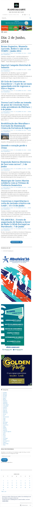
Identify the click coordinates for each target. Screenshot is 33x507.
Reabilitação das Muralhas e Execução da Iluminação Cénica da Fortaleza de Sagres (16, 125)
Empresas (5, 411)
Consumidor (5, 406)
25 (12, 487)
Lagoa (4, 418)
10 (7, 483)
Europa (4, 414)
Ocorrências (5, 424)
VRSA (4, 444)
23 (3, 487)
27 (20, 487)
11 (12, 483)
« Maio (2, 491)
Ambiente (5, 400)
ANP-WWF (5, 403)
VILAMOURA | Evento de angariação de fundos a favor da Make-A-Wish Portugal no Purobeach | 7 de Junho (15, 223)
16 (3, 485)
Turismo (5, 439)
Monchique (5, 422)
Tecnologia (5, 438)
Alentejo (5, 396)
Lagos (4, 419)
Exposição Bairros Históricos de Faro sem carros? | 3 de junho (16, 164)
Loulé (4, 420)
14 (25, 483)
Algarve (4, 398)
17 (7, 485)
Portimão (5, 428)
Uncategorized (6, 441)
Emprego (5, 410)
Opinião (4, 427)
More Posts (15, 242)
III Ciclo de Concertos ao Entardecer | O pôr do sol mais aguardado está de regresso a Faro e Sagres (16, 85)
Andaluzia (5, 402)
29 (29, 487)
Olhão (4, 426)
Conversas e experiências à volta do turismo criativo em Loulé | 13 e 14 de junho (15, 203)
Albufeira (5, 394)
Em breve (5, 408)
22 (29, 485)
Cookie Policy (5, 501)
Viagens (4, 442)
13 (20, 483)
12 (16, 483)
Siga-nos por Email (7, 449)
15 (29, 483)
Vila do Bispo (6, 443)
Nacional (5, 423)
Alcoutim (5, 395)
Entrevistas (5, 412)
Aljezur (4, 399)
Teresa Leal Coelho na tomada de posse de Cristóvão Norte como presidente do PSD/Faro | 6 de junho (16, 106)
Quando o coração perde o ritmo (14, 146)
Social (4, 435)
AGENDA (5, 392)
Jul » (5, 491)
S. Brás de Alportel (7, 431)
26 (16, 487)
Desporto (5, 407)
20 (20, 485)
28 (25, 487)
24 (7, 487)
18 (12, 485)
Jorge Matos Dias (8, 53)
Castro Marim (6, 404)
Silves (4, 434)
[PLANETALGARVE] (16, 25)
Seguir (4, 459)
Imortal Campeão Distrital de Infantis (16, 66)
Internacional (6, 416)
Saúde (4, 432)
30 (3, 489)
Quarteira (5, 430)
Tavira (4, 437)
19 (16, 485)
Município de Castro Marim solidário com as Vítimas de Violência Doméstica (15, 183)
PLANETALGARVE (17, 9)
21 (25, 485)
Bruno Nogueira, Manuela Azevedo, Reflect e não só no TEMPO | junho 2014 (15, 48)
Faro (4, 415)
